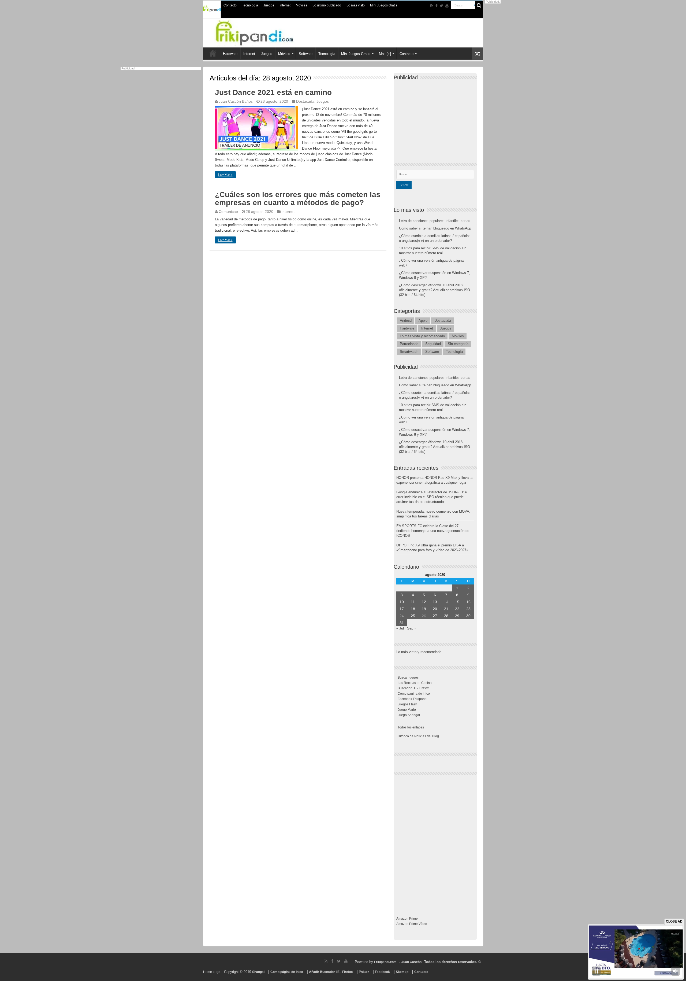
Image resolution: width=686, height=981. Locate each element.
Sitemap (402, 972)
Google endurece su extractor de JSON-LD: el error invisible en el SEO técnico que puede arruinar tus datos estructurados (432, 497)
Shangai (258, 972)
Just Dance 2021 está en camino (273, 92)
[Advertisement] (436, 116)
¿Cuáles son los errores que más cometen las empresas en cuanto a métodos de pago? (298, 198)
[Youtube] (447, 5)
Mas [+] (385, 54)
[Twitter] (441, 5)
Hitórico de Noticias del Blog (418, 736)
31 (402, 623)
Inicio (213, 53)
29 (457, 616)
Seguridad (433, 344)
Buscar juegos (408, 677)
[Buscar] (479, 5)
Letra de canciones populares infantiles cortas (434, 221)
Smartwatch (409, 352)
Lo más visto (355, 5)
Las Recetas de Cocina (415, 683)
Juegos (268, 5)
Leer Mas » (225, 175)
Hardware (230, 54)
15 (457, 602)
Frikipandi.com (385, 962)
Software (305, 54)
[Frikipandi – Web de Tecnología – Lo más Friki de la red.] (265, 31)
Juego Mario (407, 710)
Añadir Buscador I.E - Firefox (331, 972)
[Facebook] (436, 5)
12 (424, 602)
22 (457, 609)
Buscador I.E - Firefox (413, 688)
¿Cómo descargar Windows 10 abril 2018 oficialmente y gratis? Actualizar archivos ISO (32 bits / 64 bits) (434, 290)
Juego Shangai (409, 715)
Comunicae (228, 211)
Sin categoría (458, 344)
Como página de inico (414, 693)
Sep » (411, 628)
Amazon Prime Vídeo (411, 924)
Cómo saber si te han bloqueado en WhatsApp (435, 228)
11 (413, 602)
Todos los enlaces (411, 727)
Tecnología (250, 5)
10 (402, 602)
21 (446, 609)
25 (413, 616)
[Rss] (432, 5)
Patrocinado (409, 344)
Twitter (364, 972)
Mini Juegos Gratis (383, 5)
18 (413, 609)
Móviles (301, 5)
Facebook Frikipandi (412, 699)
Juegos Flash (407, 704)
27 (435, 616)
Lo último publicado (326, 5)
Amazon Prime (407, 918)
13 (435, 602)
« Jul (400, 628)
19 (424, 609)
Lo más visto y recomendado (422, 336)
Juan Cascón (411, 962)
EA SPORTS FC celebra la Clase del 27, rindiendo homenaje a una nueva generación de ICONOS (432, 531)
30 (468, 616)
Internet (284, 5)
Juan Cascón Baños (236, 101)
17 (402, 609)
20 (435, 609)
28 (446, 616)
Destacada (305, 101)
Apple (423, 321)
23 (468, 609)
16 (468, 602)
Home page (211, 972)
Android (406, 321)
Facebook (382, 972)
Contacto (230, 5)
